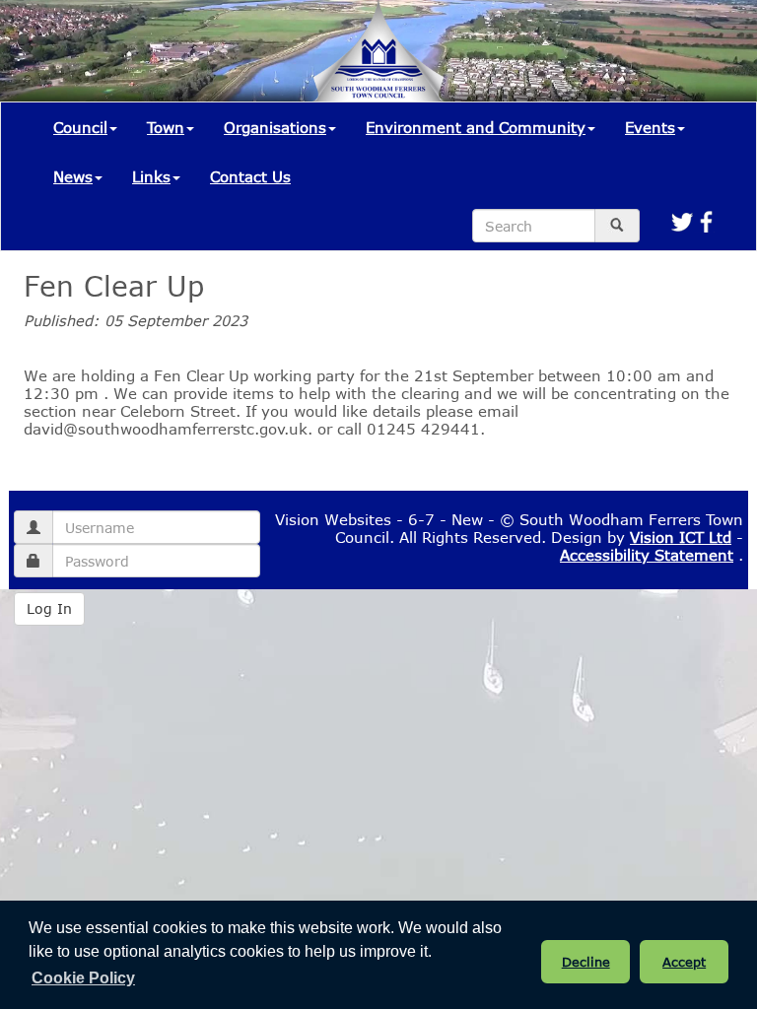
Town (165, 127)
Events (650, 127)
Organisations (275, 127)
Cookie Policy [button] (83, 978)
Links (151, 176)
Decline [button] (586, 962)
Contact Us (250, 176)
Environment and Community (475, 127)
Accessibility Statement (646, 555)
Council (80, 127)
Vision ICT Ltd (680, 537)
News (73, 176)
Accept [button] (684, 962)
